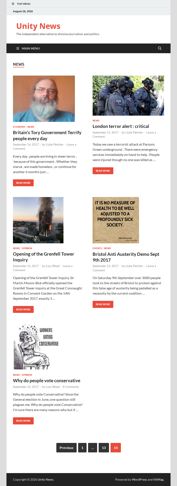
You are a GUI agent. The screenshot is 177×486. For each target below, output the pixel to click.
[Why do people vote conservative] (48, 347)
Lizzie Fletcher (54, 144)
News (30, 126)
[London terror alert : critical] (128, 96)
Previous (66, 448)
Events (97, 248)
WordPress (139, 479)
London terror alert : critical (121, 126)
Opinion (27, 248)
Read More (21, 181)
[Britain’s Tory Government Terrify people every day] (48, 99)
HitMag (158, 479)
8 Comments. (71, 386)
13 (104, 448)
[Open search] (159, 48)
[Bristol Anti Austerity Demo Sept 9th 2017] (128, 220)
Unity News (38, 26)
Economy (19, 126)
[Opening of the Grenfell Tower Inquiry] (48, 220)
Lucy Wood (53, 266)
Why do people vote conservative (46, 380)
